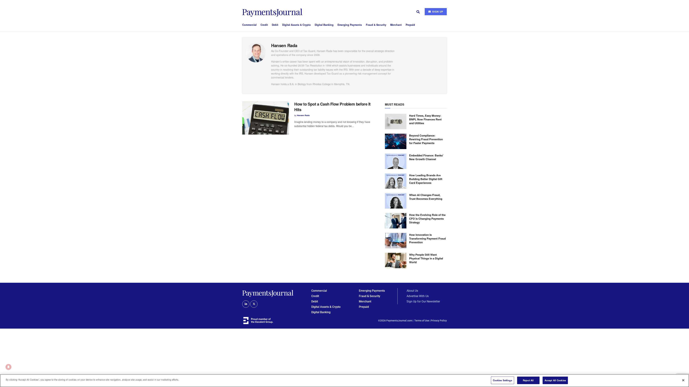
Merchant (396, 25)
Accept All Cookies (555, 380)
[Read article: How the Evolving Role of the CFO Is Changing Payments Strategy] (395, 220)
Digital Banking (324, 25)
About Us (412, 290)
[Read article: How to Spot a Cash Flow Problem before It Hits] (265, 118)
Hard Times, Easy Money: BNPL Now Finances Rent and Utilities (425, 119)
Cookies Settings (502, 380)
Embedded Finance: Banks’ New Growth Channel (426, 157)
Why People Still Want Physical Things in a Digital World (426, 258)
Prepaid (410, 25)
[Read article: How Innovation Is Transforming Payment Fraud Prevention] (395, 240)
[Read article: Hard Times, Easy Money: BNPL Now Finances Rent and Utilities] (395, 121)
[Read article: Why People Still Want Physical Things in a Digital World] (395, 260)
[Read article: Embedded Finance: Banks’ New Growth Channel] (395, 161)
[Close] (683, 380)
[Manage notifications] (8, 367)
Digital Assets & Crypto (296, 25)
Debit (275, 25)
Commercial (249, 25)
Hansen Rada (303, 115)
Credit (264, 25)
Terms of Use (421, 320)
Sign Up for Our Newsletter (423, 301)
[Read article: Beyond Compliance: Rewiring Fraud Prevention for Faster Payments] (395, 141)
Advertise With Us (418, 296)
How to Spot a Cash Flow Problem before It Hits (332, 106)
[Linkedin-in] (245, 304)
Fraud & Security (376, 25)
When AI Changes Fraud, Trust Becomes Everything (425, 197)
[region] (344, 380)
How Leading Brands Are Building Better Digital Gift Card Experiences (425, 179)
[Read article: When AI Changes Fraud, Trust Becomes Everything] (395, 201)
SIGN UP (437, 11)
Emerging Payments (350, 25)
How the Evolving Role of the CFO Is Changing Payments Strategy (427, 218)
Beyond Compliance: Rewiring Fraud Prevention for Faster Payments (426, 139)
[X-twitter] (253, 304)
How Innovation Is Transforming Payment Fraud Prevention (427, 238)
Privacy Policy (439, 320)
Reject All (528, 380)
